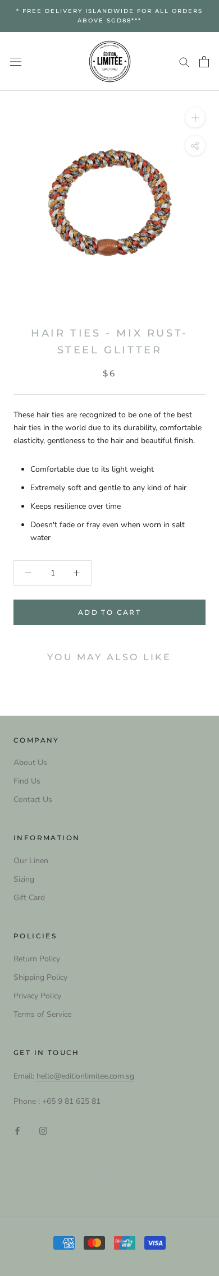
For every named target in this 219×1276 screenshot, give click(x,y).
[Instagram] (43, 1130)
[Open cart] (204, 61)
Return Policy (36, 958)
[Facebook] (17, 1130)
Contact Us (32, 799)
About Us (30, 762)
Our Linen (30, 860)
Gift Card (29, 897)
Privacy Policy (37, 996)
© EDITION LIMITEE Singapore (109, 1180)
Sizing (23, 879)
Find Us (26, 781)
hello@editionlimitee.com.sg (85, 1076)
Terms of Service (42, 1014)
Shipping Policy (40, 977)
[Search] (184, 61)
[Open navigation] (15, 61)
